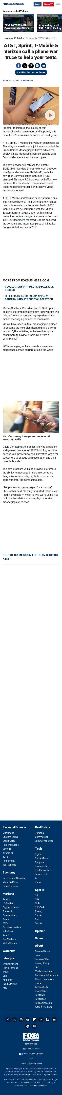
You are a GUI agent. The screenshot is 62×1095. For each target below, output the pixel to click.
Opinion (40, 931)
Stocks (6, 899)
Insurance (8, 852)
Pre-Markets (9, 939)
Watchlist (9, 951)
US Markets (9, 903)
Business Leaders (12, 927)
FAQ (37, 967)
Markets (8, 894)
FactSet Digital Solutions (30, 1074)
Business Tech (42, 866)
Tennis (38, 923)
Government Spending (14, 878)
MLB (37, 903)
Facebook (18, 65)
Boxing (38, 911)
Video (39, 938)
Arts (5, 987)
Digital (38, 854)
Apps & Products (43, 1007)
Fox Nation (40, 999)
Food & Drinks (10, 983)
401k (5, 856)
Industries (8, 931)
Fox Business (13, 4)
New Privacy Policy (31, 1049)
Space (38, 882)
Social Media (41, 858)
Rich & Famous (10, 968)
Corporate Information (47, 975)
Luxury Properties (44, 841)
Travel (6, 972)
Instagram (21, 1019)
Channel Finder (43, 951)
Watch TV (48, 4)
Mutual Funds (10, 943)
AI (36, 878)
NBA (37, 899)
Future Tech (41, 874)
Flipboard (34, 1019)
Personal (39, 833)
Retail (6, 935)
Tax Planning (9, 864)
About (39, 945)
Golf (37, 919)
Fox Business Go (43, 1003)
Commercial (41, 837)
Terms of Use (42, 959)
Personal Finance (14, 827)
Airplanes (8, 979)
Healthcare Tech (43, 870)
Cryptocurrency (11, 907)
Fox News (40, 995)
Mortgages (8, 833)
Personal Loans (11, 845)
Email (43, 65)
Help (31, 1059)
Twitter (24, 65)
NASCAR (39, 907)
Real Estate (42, 827)
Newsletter (54, 1019)
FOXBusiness (27, 80)
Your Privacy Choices (33, 1054)
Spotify (27, 1026)
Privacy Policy (42, 963)
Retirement (9, 860)
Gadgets (9, 38)
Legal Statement (50, 1074)
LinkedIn (41, 1019)
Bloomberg (18, 220)
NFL (37, 895)
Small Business (11, 886)
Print (37, 65)
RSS (47, 1019)
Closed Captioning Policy (31, 1064)
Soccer (38, 915)
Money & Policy (10, 882)
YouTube (27, 1019)
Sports (39, 890)
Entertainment (10, 964)
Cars (5, 975)
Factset (40, 1071)
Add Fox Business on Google (32, 72)
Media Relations (43, 971)
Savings (7, 848)
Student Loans (10, 837)
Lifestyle (8, 958)
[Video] (31, 105)
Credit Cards (9, 841)
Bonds (6, 919)
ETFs (5, 923)
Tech (38, 848)
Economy (9, 872)
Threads (31, 65)
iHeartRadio (34, 1026)
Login (37, 4)
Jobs (37, 955)
